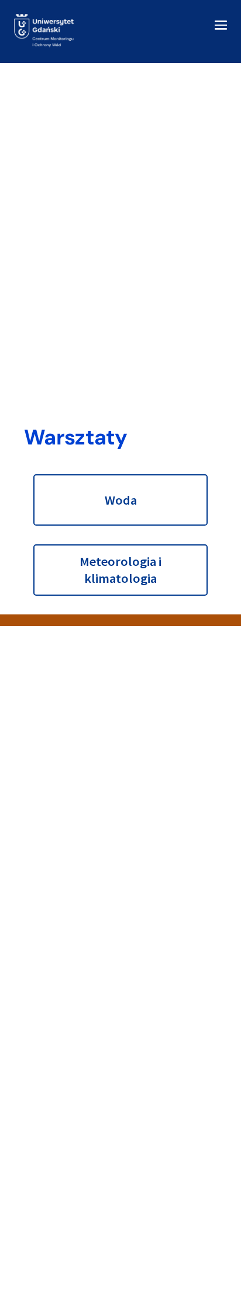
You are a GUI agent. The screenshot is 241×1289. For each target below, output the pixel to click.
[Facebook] (52, 785)
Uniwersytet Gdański (81, 1191)
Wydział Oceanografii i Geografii (102, 1204)
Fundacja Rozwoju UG (83, 1218)
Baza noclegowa (74, 1012)
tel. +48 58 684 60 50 (81, 913)
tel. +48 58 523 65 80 (81, 749)
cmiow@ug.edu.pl (75, 762)
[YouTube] (80, 785)
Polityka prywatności (81, 1066)
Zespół (56, 1092)
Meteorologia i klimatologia (120, 569)
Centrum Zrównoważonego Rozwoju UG (118, 1231)
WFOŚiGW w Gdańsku (82, 1244)
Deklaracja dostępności (86, 1025)
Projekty (58, 1079)
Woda (121, 500)
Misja (52, 1052)
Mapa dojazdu (69, 1039)
